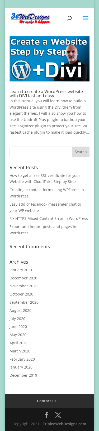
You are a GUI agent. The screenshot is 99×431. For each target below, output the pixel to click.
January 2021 (21, 269)
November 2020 (23, 285)
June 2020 (18, 326)
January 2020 (21, 367)
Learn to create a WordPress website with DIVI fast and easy (46, 94)
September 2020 (24, 302)
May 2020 (18, 334)
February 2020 (22, 359)
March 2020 (20, 350)
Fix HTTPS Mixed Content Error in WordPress (49, 218)
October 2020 (21, 294)
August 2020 (20, 310)
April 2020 (18, 342)
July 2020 (17, 318)
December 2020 (23, 277)
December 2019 (23, 375)
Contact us (46, 400)
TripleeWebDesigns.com (64, 423)
